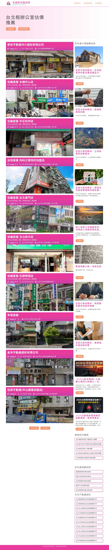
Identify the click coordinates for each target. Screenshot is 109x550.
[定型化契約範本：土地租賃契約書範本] (89, 147)
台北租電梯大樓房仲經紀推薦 (85, 458)
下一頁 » (45, 428)
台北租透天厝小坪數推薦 (84, 449)
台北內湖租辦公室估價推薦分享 (86, 540)
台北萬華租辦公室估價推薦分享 (86, 499)
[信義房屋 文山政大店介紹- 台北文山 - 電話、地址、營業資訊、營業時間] (39, 239)
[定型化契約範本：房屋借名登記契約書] (89, 340)
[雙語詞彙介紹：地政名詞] (89, 263)
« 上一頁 (34, 428)
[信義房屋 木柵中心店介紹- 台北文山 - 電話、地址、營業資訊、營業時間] (39, 84)
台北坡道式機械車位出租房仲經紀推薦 (88, 453)
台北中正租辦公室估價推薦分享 (86, 536)
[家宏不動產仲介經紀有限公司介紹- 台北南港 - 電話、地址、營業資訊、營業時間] (39, 46)
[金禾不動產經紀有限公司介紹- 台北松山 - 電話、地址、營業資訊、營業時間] (39, 354)
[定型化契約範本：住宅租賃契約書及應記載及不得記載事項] (89, 66)
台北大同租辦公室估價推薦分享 (86, 522)
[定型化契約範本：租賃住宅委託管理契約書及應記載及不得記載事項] (89, 186)
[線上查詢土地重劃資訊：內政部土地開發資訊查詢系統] (89, 225)
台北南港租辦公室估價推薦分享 (86, 504)
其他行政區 (24, 29)
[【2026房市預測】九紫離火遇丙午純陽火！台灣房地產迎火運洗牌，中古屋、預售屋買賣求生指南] (89, 378)
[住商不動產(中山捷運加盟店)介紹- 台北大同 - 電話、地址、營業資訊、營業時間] (39, 391)
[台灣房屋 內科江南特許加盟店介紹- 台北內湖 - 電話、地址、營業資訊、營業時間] (39, 162)
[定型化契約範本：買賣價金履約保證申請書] (89, 301)
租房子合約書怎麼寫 (82, 485)
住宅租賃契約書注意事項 (84, 490)
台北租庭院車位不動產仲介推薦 (86, 439)
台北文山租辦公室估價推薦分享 (86, 531)
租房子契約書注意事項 (83, 476)
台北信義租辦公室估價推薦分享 (86, 518)
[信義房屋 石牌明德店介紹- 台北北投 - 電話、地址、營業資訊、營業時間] (39, 278)
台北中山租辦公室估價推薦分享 (86, 508)
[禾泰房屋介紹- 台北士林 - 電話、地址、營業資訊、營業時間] (39, 316)
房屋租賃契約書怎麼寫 (83, 472)
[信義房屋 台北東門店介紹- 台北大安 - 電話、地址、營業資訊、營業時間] (39, 200)
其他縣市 (11, 29)
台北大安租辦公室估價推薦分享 (86, 513)
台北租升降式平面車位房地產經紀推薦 (88, 444)
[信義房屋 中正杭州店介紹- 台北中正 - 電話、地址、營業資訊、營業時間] (39, 123)
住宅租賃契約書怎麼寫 (83, 481)
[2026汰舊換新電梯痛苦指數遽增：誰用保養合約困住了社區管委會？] (89, 414)
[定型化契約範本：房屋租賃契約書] (89, 107)
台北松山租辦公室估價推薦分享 (86, 527)
